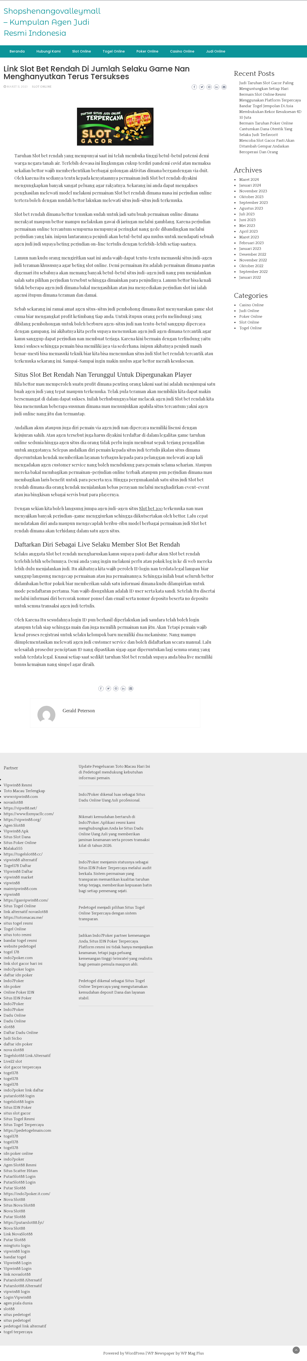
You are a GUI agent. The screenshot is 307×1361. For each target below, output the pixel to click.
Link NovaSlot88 (18, 1234)
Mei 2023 (247, 226)
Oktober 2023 (251, 197)
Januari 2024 (250, 185)
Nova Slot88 (14, 1199)
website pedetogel (20, 946)
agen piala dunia (18, 1303)
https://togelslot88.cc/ (23, 854)
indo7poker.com (18, 958)
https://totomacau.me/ (23, 917)
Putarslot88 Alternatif (23, 1280)
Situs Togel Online (20, 906)
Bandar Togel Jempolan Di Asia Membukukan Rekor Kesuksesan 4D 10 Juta (270, 112)
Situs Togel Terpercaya (24, 1125)
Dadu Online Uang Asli (98, 800)
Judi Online (215, 51)
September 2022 (253, 272)
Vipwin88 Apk (16, 831)
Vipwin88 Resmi (18, 785)
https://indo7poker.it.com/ (27, 1194)
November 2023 (253, 191)
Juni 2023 (247, 220)
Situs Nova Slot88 (19, 1205)
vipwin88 (12, 883)
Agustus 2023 (251, 208)
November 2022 (253, 260)
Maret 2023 (249, 237)
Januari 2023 (250, 249)
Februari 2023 (251, 243)
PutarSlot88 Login (19, 1176)
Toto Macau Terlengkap (24, 791)
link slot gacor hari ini (23, 963)
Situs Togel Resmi (19, 1119)
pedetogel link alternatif (25, 1326)
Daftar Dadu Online (21, 1033)
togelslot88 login (19, 1102)
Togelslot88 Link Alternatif (27, 1056)
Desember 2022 (252, 254)
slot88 (9, 1027)
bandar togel (15, 1257)
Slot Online (81, 51)
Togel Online (114, 51)
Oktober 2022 (251, 266)
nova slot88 (14, 1050)
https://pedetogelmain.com (27, 1130)
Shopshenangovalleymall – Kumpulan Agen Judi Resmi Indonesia (52, 22)
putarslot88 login (19, 1096)
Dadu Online (15, 1015)
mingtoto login (17, 1245)
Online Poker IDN (19, 992)
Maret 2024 (249, 179)
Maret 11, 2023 (17, 86)
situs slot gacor (17, 1113)
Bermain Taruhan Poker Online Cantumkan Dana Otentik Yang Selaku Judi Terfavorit (266, 129)
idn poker (12, 986)
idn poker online (18, 1153)
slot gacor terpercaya (22, 1067)
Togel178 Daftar (17, 866)
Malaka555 (13, 848)
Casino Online (182, 51)
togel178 (11, 1073)
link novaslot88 (17, 1274)
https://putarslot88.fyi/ (24, 1222)
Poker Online (147, 51)
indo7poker (14, 1159)
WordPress (135, 1353)
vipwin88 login (17, 1251)
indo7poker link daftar (24, 1090)
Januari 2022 (250, 277)
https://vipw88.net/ (20, 808)
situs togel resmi (18, 923)
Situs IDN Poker (18, 998)
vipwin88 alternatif (20, 860)
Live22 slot (13, 1061)
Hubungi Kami (48, 51)
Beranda (17, 51)
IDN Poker (98, 868)
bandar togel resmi (20, 940)
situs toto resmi (17, 935)
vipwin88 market (18, 877)
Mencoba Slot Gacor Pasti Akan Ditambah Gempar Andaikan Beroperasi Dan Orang (266, 146)
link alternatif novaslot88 (26, 912)
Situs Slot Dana (17, 837)
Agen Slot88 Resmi (20, 1165)
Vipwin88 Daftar (18, 871)
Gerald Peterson (79, 710)
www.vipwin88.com (21, 797)
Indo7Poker (14, 981)
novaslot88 (13, 802)
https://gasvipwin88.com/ (26, 900)
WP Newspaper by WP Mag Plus (175, 1353)
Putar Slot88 (15, 1188)
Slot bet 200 (151, 508)
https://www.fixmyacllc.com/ (29, 814)
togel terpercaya (18, 1332)
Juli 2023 (247, 214)
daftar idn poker (18, 975)
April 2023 (248, 231)
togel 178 (11, 952)
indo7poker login (19, 969)
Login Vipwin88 (17, 1297)
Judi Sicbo (13, 1038)
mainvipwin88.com (20, 889)
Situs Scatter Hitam (21, 1171)
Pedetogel (92, 772)
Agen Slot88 (14, 825)
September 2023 (253, 202)
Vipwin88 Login (17, 1263)
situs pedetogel (17, 1315)
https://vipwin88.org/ (22, 820)
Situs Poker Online (20, 843)
